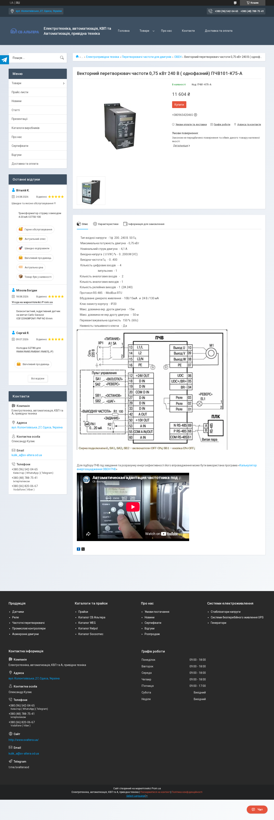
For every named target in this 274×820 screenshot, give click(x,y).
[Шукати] (62, 58)
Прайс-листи (20, 92)
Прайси (83, 611)
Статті (16, 110)
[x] (83, 549)
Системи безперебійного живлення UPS (237, 617)
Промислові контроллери (29, 628)
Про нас (166, 30)
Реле (15, 617)
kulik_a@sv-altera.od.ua (27, 455)
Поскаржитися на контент (155, 792)
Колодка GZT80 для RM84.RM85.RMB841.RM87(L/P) (34, 349)
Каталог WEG (87, 622)
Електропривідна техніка (102, 56)
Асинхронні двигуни (25, 634)
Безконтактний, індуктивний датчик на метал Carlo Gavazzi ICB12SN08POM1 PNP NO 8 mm (38, 315)
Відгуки (16, 154)
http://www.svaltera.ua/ (24, 739)
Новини (16, 101)
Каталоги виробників (26, 128)
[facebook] (78, 549)
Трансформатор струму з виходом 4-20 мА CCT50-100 (39, 215)
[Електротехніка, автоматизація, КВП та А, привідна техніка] (25, 31)
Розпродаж (152, 634)
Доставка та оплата (218, 30)
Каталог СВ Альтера (91, 617)
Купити (179, 104)
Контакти (188, 30)
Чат (260, 809)
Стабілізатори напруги (226, 611)
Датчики (18, 611)
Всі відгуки (37, 378)
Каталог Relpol (88, 628)
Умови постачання (157, 611)
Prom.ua (156, 788)
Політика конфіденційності (187, 792)
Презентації (19, 118)
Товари (144, 30)
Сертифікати (20, 145)
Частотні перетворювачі (28, 622)
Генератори (218, 622)
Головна (124, 30)
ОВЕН (178, 56)
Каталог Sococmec (90, 634)
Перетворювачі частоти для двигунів (146, 56)
